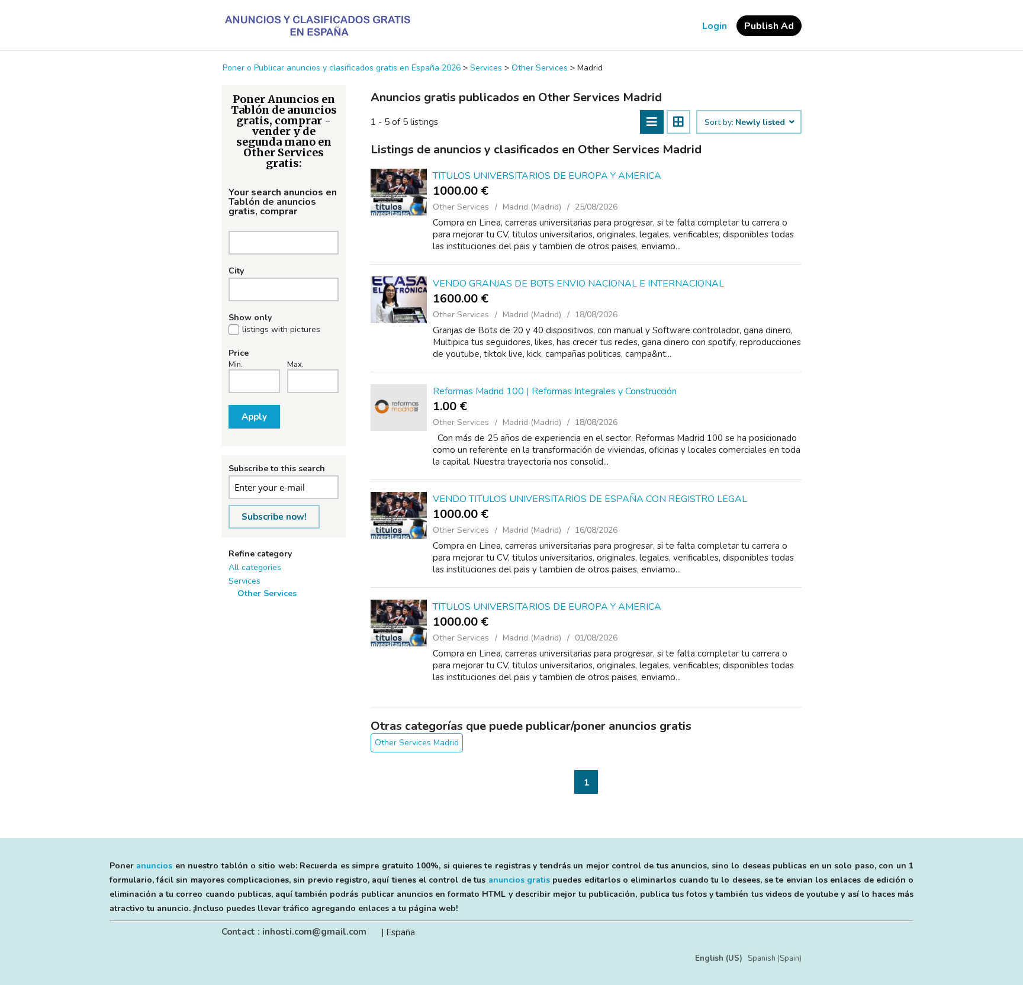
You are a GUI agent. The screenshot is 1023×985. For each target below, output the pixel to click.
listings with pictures (281, 329)
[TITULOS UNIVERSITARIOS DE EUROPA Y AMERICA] (399, 192)
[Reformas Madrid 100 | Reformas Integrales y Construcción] (399, 407)
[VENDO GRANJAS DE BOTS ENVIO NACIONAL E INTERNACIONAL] (399, 299)
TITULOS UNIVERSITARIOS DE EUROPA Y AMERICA (547, 175)
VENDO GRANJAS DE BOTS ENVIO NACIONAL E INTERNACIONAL (578, 283)
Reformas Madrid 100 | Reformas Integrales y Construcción (555, 391)
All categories (255, 567)
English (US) (718, 958)
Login (714, 26)
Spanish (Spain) (775, 958)
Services (244, 581)
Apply (254, 417)
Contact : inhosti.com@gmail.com (293, 932)
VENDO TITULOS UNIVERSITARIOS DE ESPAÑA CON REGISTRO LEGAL (590, 499)
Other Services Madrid (417, 742)
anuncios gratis (519, 880)
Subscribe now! (274, 517)
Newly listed (761, 122)
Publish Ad (769, 26)
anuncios (154, 865)
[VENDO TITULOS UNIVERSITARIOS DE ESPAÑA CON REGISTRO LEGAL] (399, 515)
